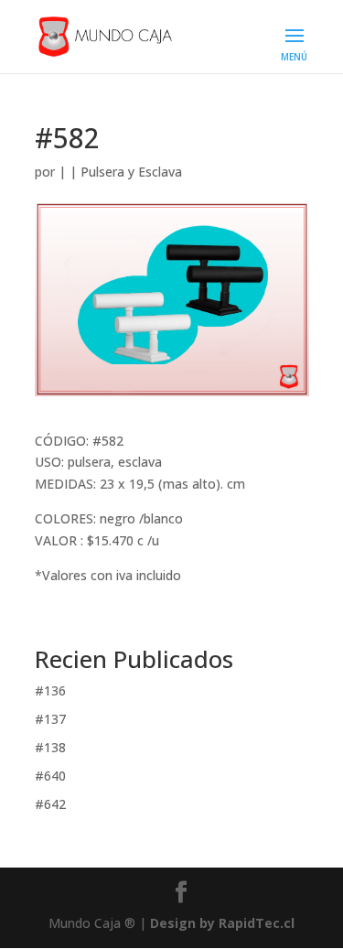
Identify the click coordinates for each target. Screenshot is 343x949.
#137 (50, 719)
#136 (50, 690)
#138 (50, 747)
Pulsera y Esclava (131, 171)
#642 (50, 804)
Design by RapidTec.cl (222, 923)
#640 (50, 775)
